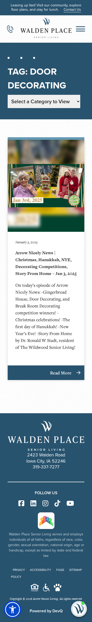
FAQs (60, 570)
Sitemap (75, 570)
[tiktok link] (57, 503)
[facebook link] (21, 503)
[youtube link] (70, 503)
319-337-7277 (46, 467)
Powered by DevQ (46, 611)
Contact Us (72, 9)
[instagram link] (45, 503)
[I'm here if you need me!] (79, 609)
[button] (12, 609)
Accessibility (40, 570)
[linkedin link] (33, 503)
